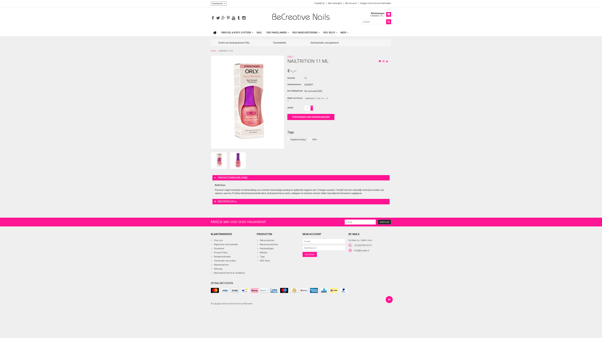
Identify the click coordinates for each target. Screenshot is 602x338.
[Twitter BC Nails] (218, 18)
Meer (343, 32)
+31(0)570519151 (363, 245)
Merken (263, 252)
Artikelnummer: (294, 84)
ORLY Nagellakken (277, 32)
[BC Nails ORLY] (301, 16)
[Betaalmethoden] (215, 290)
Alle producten (267, 240)
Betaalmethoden (222, 256)
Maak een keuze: (295, 99)
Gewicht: (291, 78)
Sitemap (218, 269)
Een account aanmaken (380, 3)
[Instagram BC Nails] (244, 18)
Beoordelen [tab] (227, 201)
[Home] (215, 32)
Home (213, 51)
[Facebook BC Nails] (213, 18)
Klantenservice (221, 265)
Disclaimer (219, 248)
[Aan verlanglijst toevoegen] (379, 61)
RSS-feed (265, 260)
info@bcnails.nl (361, 250)
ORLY (290, 56)
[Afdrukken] (387, 61)
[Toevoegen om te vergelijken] (383, 61)
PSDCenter (247, 304)
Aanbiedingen (267, 248)
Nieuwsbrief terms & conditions (229, 273)
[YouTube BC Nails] (233, 18)
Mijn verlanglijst (335, 3)
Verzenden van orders (225, 260)
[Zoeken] (388, 21)
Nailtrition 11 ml (226, 51)
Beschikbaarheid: (295, 91)
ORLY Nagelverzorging (305, 32)
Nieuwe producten (269, 244)
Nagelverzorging (298, 139)
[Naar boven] (389, 299)
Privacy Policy (220, 252)
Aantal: (290, 108)
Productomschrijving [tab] (232, 177)
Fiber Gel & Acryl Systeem (236, 32)
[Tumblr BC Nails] (239, 18)
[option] (218, 160)
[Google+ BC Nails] (223, 18)
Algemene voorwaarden (226, 244)
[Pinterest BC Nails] (228, 18)
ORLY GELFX (329, 32)
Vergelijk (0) (319, 3)
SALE (259, 32)
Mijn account (351, 3)
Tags (262, 256)
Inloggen (364, 3)
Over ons (218, 240)
